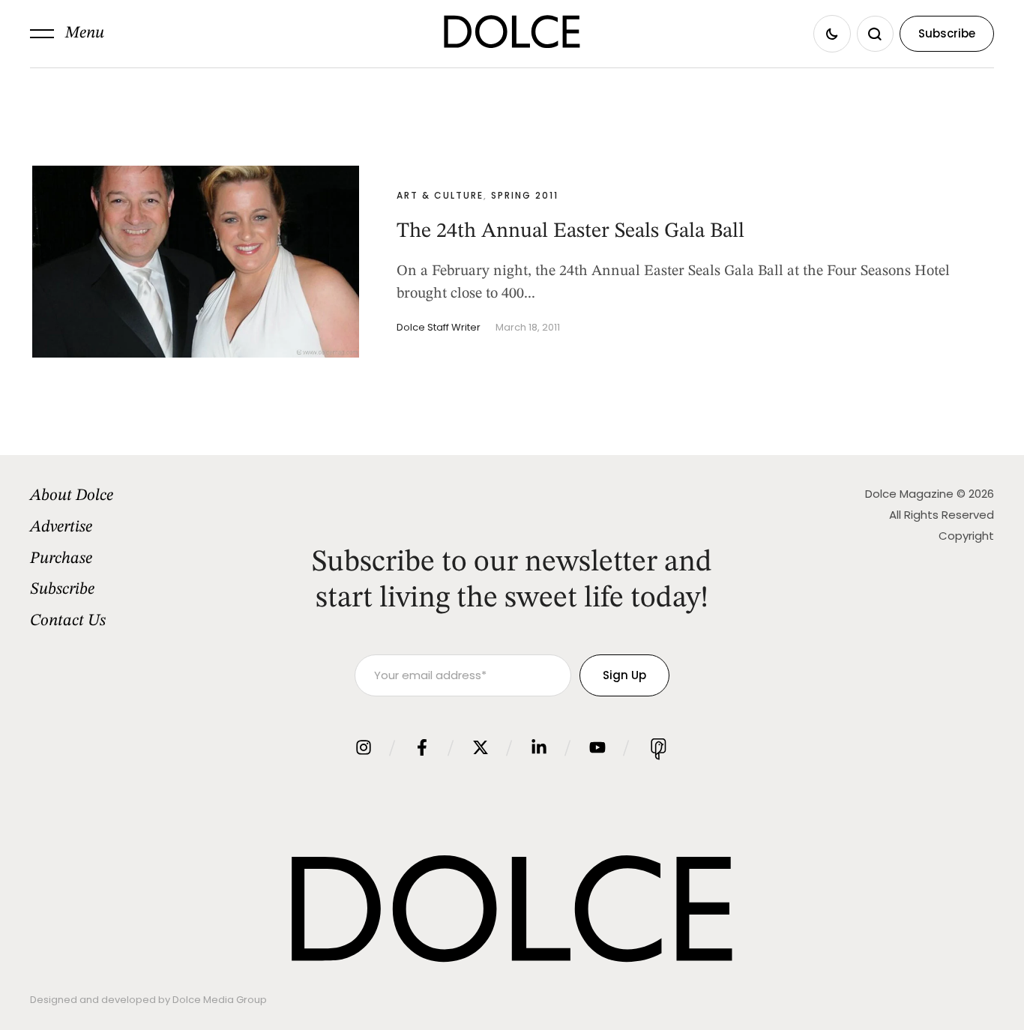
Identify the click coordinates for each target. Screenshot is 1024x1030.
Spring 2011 (524, 195)
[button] (67, 34)
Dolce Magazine (909, 494)
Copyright (966, 535)
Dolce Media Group (219, 1000)
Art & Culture (440, 195)
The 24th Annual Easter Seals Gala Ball (570, 231)
